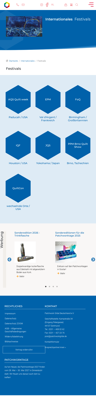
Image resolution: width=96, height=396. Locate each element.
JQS (48, 145)
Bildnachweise (11, 341)
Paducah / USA (18, 117)
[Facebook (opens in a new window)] (48, 4)
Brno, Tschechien (78, 163)
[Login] (67, 4)
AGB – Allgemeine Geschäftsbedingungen (15, 330)
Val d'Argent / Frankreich (48, 119)
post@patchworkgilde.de (56, 336)
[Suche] (78, 4)
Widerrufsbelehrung (14, 336)
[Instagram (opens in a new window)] (43, 4)
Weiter (93, 259)
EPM (48, 99)
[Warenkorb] (73, 4)
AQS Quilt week (18, 99)
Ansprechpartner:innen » (55, 347)
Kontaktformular (52, 342)
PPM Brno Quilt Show (78, 145)
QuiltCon (18, 188)
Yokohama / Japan (48, 163)
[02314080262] (19, 4)
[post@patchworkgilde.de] (24, 4)
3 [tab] (53, 286)
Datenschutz (10, 318)
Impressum (10, 313)
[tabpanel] (31, 254)
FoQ (77, 99)
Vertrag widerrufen (24, 349)
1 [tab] (45, 286)
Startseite (13, 61)
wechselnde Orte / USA (18, 208)
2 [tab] (49, 286)
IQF (18, 145)
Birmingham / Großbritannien (78, 119)
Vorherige (9, 259)
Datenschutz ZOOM (14, 323)
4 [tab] (57, 286)
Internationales (58, 19)
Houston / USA (18, 163)
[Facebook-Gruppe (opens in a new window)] (54, 4)
